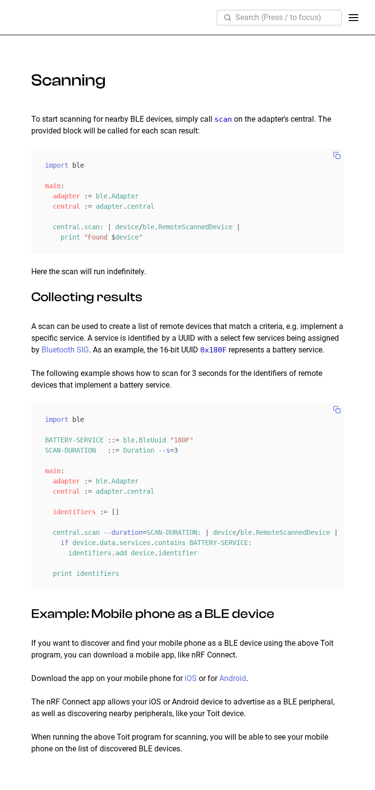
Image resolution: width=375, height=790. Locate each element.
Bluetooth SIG (65, 349)
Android (232, 678)
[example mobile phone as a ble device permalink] (23, 614)
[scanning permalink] (23, 80)
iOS (191, 678)
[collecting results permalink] (23, 297)
